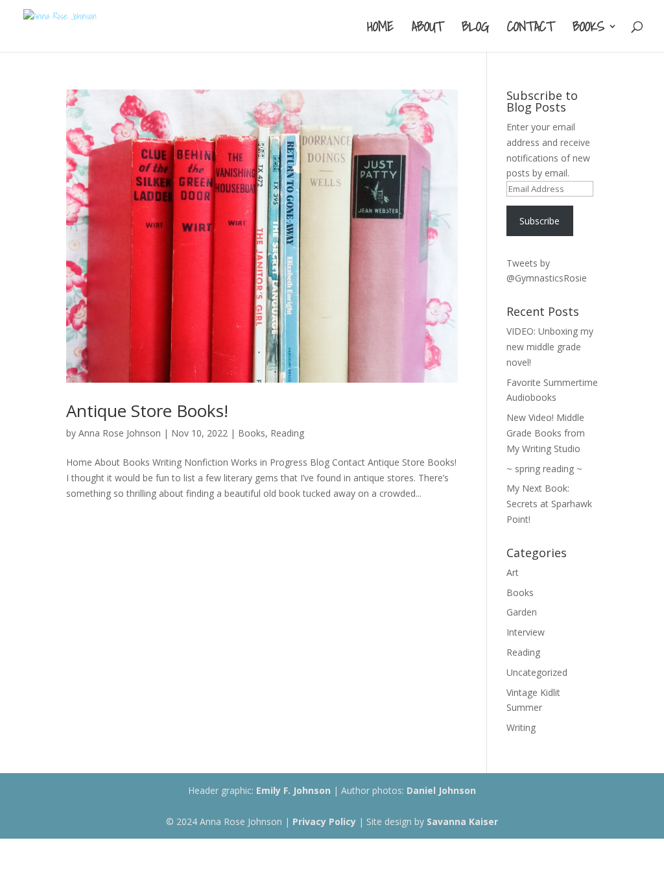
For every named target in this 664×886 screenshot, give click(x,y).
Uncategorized (536, 672)
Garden (521, 612)
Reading (287, 433)
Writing (521, 727)
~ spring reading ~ (544, 468)
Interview (525, 632)
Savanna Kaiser (462, 821)
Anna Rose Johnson (119, 433)
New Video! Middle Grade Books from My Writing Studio (545, 433)
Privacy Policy (324, 821)
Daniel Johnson (441, 790)
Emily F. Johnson (293, 790)
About (428, 29)
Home (380, 29)
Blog (475, 29)
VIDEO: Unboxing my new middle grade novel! (549, 346)
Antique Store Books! (147, 410)
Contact (530, 29)
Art (512, 572)
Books (588, 29)
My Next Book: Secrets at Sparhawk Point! (549, 503)
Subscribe (539, 221)
